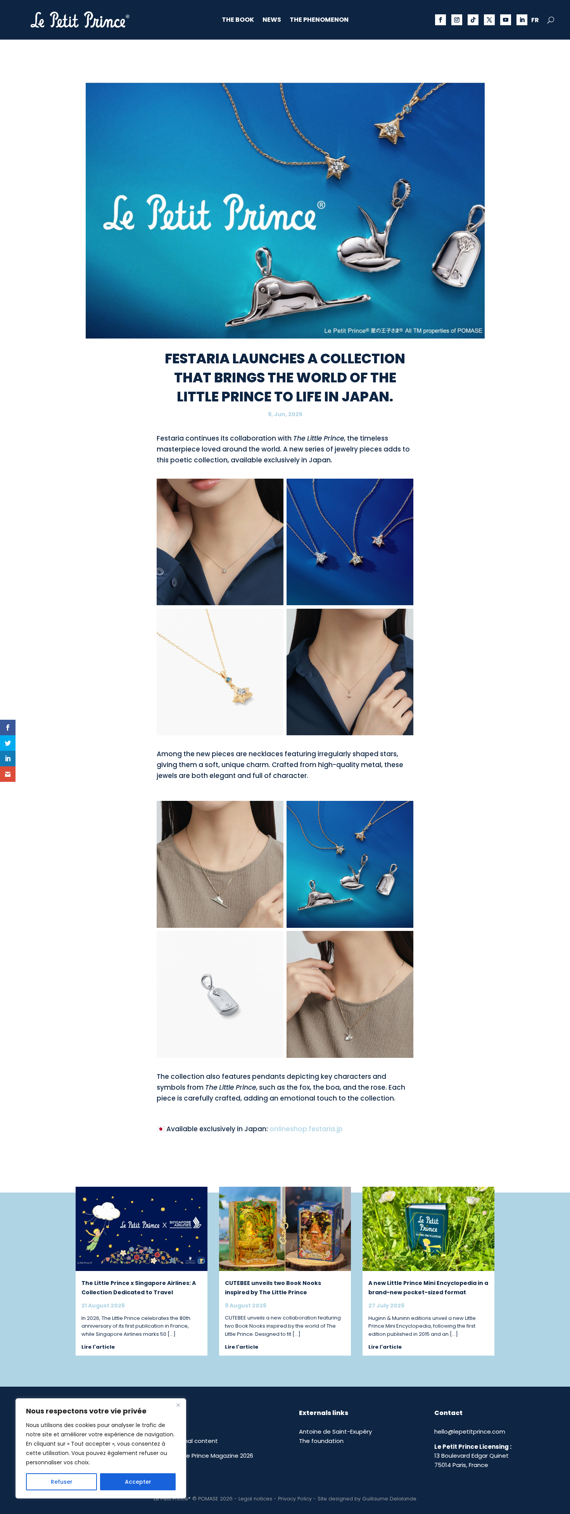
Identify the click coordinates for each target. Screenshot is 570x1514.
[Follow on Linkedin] (521, 19)
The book (238, 20)
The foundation (321, 1441)
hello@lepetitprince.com (469, 1431)
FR (535, 20)
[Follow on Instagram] (456, 19)
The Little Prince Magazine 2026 (208, 1455)
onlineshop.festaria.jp (306, 1129)
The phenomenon (319, 20)
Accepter (138, 1482)
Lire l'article (98, 1347)
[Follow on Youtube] (505, 19)
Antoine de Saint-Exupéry (335, 1431)
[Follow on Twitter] (489, 19)
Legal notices (255, 1498)
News (272, 20)
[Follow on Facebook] (440, 19)
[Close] (178, 1405)
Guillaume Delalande (389, 1498)
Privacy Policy (295, 1498)
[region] (101, 1448)
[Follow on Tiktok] (473, 19)
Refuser (62, 1482)
